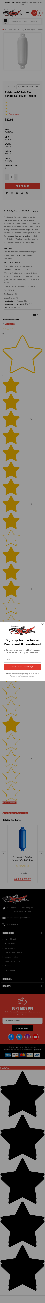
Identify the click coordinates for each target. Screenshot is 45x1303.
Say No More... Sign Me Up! (22, 667)
